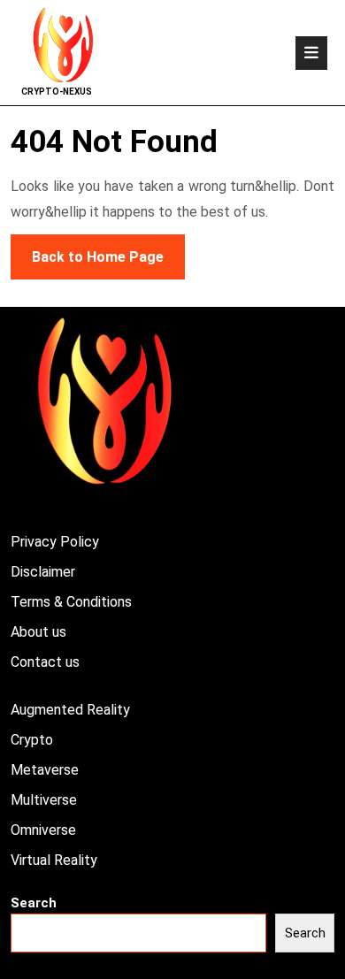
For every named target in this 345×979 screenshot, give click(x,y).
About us (38, 631)
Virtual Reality (54, 860)
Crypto (32, 739)
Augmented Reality (70, 709)
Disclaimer (43, 571)
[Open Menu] (311, 53)
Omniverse (43, 830)
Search (34, 903)
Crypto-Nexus (56, 91)
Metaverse (45, 769)
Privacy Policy (55, 541)
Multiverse (44, 800)
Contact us (45, 662)
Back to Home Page (87, 249)
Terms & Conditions (71, 601)
